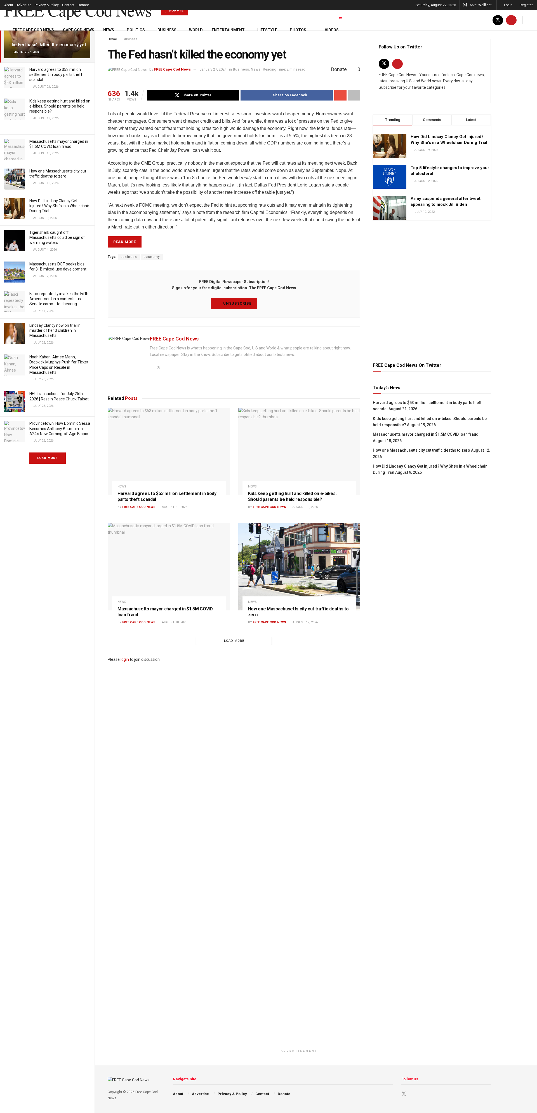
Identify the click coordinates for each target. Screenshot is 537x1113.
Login (507, 5)
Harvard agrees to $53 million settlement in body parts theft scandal (55, 74)
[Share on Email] (340, 95)
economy (151, 257)
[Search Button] (531, 20)
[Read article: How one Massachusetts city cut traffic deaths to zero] (299, 566)
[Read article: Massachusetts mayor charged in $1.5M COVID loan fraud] (169, 566)
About (8, 5)
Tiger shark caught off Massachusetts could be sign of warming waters (57, 237)
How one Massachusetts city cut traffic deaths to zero (421, 450)
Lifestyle (267, 30)
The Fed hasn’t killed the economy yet (47, 44)
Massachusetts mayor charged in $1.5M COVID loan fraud (426, 434)
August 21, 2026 (174, 507)
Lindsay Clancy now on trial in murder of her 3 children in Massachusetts (55, 330)
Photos (298, 30)
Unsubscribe (236, 303)
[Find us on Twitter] (498, 20)
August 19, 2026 (305, 507)
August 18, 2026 (174, 622)
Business (166, 30)
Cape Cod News (78, 30)
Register (526, 5)
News (108, 30)
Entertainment (228, 30)
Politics (136, 30)
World (196, 30)
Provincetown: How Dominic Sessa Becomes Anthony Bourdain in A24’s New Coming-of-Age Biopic (59, 428)
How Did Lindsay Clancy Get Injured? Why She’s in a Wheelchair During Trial (59, 206)
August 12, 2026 (305, 622)
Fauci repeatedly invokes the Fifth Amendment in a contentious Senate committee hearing (58, 298)
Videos (332, 30)
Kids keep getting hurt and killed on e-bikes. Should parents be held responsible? (59, 106)
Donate (83, 5)
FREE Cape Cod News (77, 10)
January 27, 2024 (213, 69)
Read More (124, 242)
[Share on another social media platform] (354, 95)
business (129, 257)
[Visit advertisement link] (432, 290)
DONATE (176, 10)
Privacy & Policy (47, 5)
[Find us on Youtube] (511, 20)
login (125, 659)
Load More (47, 458)
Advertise (24, 5)
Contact (68, 5)
